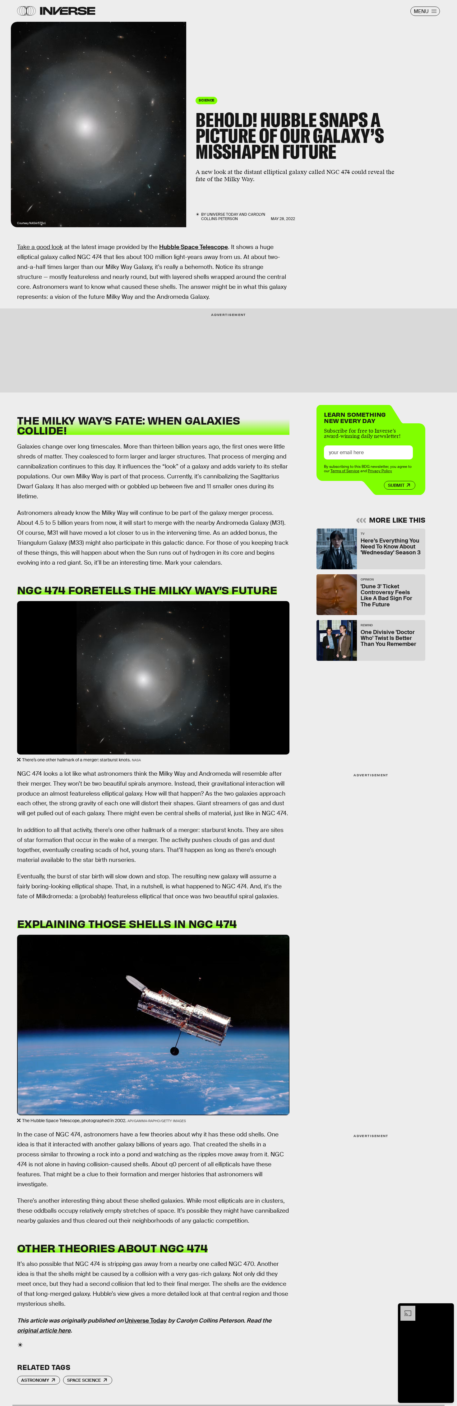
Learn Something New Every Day (355, 417)
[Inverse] (67, 11)
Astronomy (35, 1380)
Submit (396, 485)
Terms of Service (344, 470)
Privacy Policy (380, 470)
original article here (44, 1330)
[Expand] (405, 1309)
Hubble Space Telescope (193, 247)
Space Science (84, 1380)
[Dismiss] (447, 1309)
